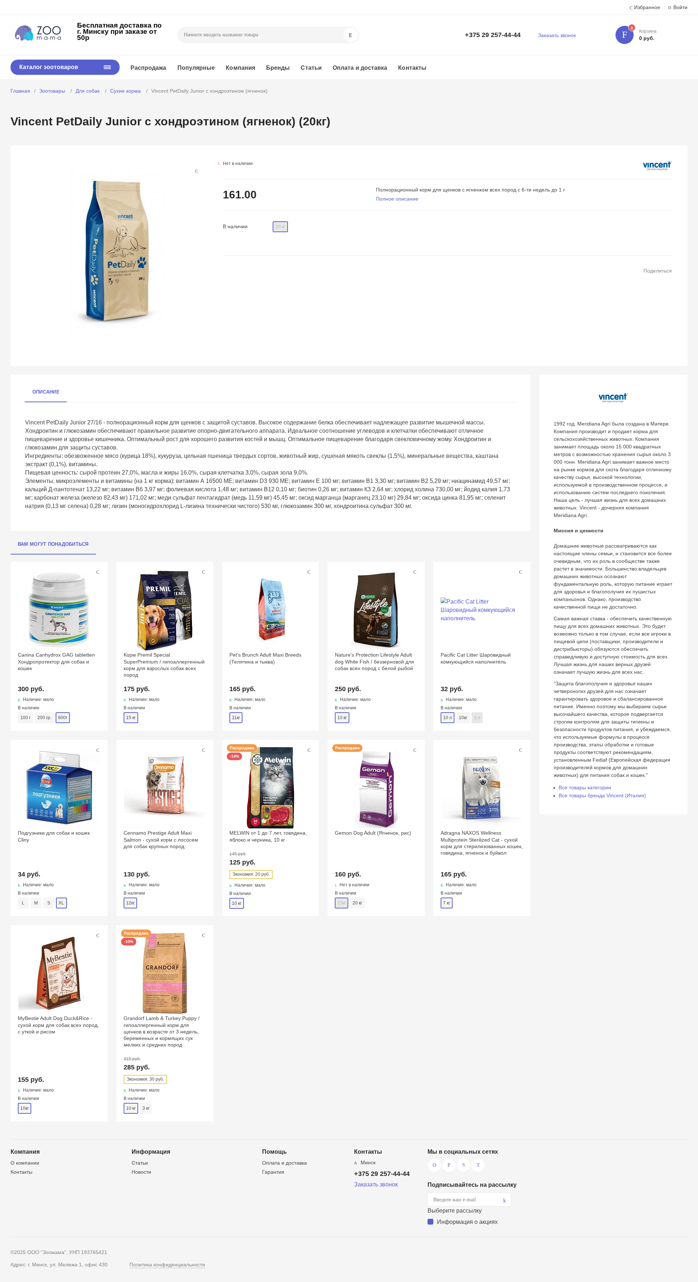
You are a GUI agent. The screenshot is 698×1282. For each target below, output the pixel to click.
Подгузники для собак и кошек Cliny (54, 836)
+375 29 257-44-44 (493, 35)
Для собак (88, 91)
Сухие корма (126, 91)
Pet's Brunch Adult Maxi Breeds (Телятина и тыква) (265, 658)
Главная (20, 91)
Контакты (412, 68)
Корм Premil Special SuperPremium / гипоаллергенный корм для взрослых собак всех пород (164, 665)
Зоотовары (53, 91)
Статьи (311, 68)
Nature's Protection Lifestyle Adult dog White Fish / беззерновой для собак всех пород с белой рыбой (374, 661)
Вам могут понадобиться (53, 544)
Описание (46, 392)
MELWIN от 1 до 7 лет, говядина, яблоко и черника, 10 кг (268, 836)
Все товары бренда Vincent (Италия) (602, 795)
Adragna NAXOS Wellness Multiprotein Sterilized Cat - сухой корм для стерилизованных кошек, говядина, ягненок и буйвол (482, 843)
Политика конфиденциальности (167, 1264)
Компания (240, 68)
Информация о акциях (467, 1222)
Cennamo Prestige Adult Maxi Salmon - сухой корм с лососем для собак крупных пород (161, 839)
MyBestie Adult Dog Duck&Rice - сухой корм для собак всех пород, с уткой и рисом (58, 1024)
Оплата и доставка (360, 68)
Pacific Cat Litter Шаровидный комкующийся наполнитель (476, 658)
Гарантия (273, 1172)
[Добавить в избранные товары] (98, 572)
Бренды (278, 68)
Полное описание (397, 199)
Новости (141, 1172)
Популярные (196, 68)
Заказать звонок (557, 35)
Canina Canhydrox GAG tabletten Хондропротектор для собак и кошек (56, 661)
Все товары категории (585, 787)
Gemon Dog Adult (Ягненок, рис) (373, 833)
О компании (25, 1163)
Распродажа (149, 68)
